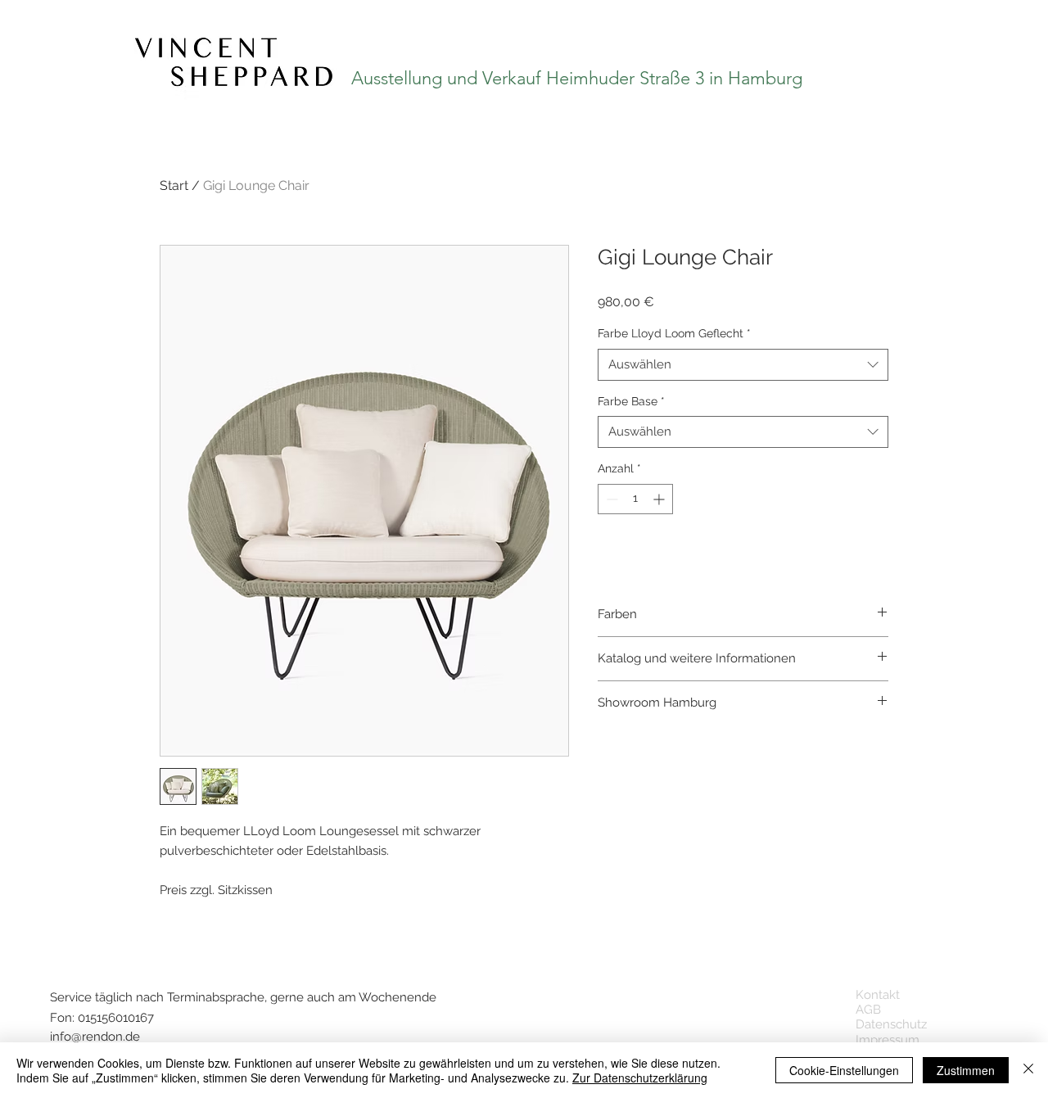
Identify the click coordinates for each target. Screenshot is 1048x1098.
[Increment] (660, 499)
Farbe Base (631, 401)
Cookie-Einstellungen (844, 1070)
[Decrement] (610, 499)
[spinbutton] (635, 499)
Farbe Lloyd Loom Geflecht (674, 333)
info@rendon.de (95, 1036)
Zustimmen (966, 1070)
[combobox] (743, 365)
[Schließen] (1028, 1070)
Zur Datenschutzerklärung (639, 1077)
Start (174, 185)
